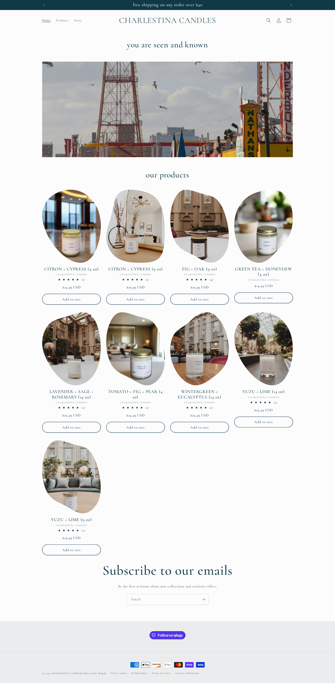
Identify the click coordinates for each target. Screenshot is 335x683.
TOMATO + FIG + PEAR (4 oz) (135, 394)
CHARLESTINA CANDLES (67, 673)
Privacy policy (119, 673)
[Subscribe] (203, 599)
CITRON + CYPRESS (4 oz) (71, 269)
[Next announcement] (291, 5)
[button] (269, 20)
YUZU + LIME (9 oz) (71, 519)
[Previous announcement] (44, 5)
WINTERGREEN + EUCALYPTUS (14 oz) (199, 394)
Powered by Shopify (95, 673)
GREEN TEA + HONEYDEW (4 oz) (263, 272)
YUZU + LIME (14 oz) (263, 391)
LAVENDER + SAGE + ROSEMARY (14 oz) (71, 394)
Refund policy (139, 673)
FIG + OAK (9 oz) (199, 269)
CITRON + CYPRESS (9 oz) (135, 269)
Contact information (187, 673)
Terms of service (161, 673)
